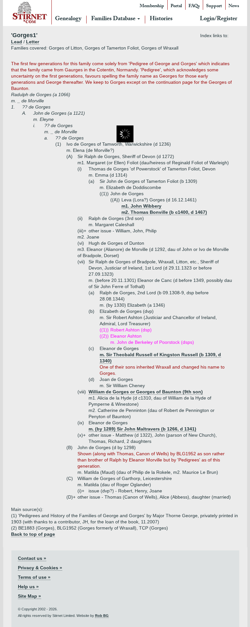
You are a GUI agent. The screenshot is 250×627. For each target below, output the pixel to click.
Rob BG (102, 616)
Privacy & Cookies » (40, 567)
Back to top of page (33, 534)
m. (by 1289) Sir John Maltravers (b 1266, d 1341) (142, 428)
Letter (32, 41)
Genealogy (68, 19)
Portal (176, 6)
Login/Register (218, 19)
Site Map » (29, 596)
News (234, 6)
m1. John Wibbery (141, 206)
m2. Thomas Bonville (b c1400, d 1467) (164, 212)
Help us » (28, 586)
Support (214, 6)
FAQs (194, 6)
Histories (161, 19)
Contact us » (32, 558)
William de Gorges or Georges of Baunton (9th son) (146, 391)
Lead (16, 41)
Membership (152, 6)
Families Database (114, 19)
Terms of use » (34, 577)
